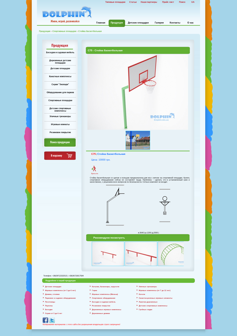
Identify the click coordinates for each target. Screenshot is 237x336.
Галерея (159, 22)
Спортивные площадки (64, 31)
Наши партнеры (149, 2)
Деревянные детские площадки (60, 61)
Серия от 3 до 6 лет (53, 313)
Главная (100, 22)
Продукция (117, 22)
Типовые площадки (115, 2)
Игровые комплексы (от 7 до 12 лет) (154, 290)
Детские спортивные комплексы (60, 109)
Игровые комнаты (60, 124)
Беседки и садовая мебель (60, 52)
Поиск (182, 2)
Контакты (175, 22)
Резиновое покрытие (60, 132)
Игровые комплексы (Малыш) (105, 294)
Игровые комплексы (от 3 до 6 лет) (60, 290)
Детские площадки (138, 22)
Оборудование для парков (60, 92)
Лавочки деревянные (148, 302)
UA (192, 2)
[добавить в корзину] (60, 159)
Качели (142, 294)
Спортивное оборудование (103, 298)
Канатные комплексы (60, 76)
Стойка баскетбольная (111, 154)
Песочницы (50, 302)
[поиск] (60, 146)
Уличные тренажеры (60, 116)
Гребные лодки (145, 309)
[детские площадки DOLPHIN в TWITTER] (52, 322)
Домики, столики (52, 294)
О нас (190, 22)
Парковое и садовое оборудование (60, 298)
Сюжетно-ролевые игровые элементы (155, 298)
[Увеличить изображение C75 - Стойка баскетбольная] (137, 129)
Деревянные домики (101, 313)
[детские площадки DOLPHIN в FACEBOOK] (45, 322)
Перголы (49, 306)
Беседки (48, 309)
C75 (93, 154)
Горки (94, 290)
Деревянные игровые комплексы (106, 309)
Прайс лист (168, 2)
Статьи (133, 2)
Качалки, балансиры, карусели (105, 287)
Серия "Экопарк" (60, 84)
